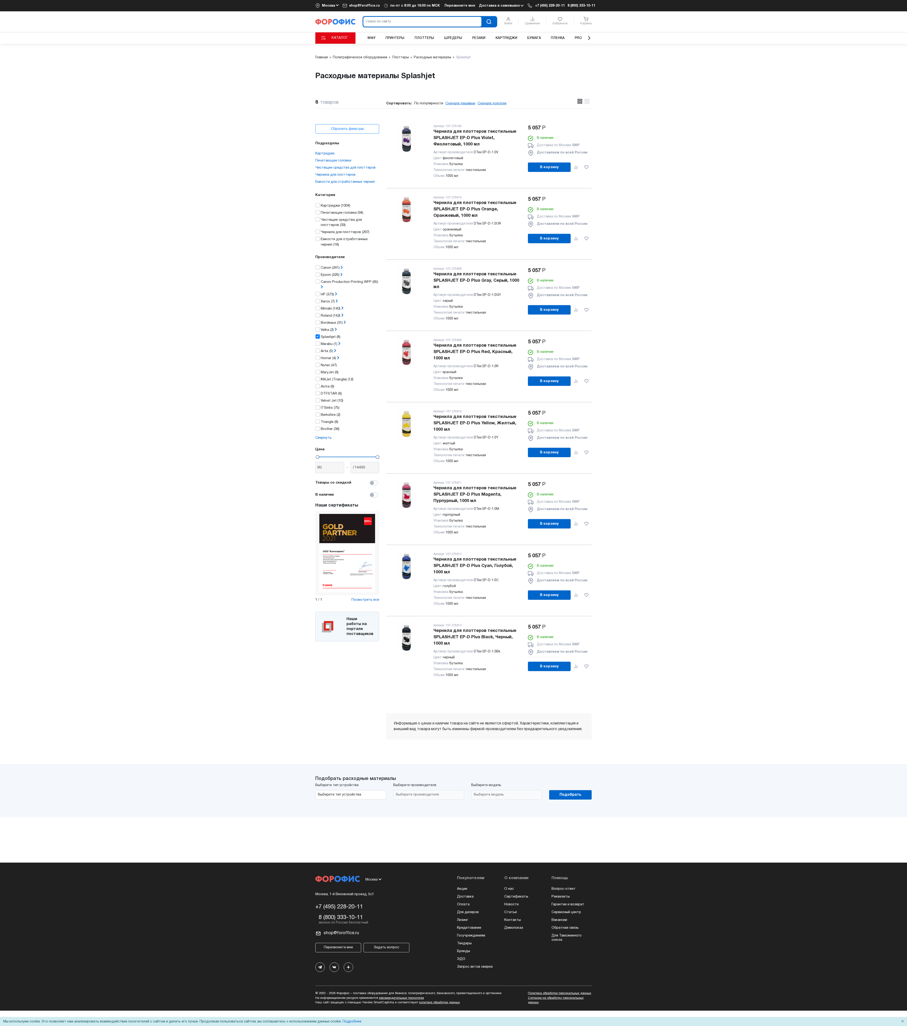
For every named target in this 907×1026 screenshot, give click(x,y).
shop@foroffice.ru (364, 5)
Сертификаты (516, 896)
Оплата (463, 904)
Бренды (463, 951)
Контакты (512, 920)
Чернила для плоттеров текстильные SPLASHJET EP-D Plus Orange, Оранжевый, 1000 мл (474, 209)
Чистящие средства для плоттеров (345, 167)
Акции (462, 888)
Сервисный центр (566, 912)
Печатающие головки (333, 160)
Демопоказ (513, 927)
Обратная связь (565, 927)
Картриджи (324, 153)
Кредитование (469, 927)
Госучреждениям (471, 935)
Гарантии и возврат (568, 904)
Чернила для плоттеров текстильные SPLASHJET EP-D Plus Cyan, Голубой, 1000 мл (474, 566)
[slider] (317, 457)
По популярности (428, 103)
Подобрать (570, 794)
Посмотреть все (365, 599)
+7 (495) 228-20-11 (550, 5)
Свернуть (323, 437)
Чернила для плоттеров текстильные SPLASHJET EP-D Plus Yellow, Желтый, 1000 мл (474, 423)
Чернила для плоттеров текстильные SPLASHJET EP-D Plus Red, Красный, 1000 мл (474, 352)
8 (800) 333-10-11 (581, 5)
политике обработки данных (439, 1002)
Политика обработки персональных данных (559, 993)
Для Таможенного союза (567, 937)
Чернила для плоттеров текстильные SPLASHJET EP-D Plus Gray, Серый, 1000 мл (476, 280)
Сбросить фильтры (347, 129)
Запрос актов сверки (475, 966)
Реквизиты (561, 896)
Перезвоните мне (460, 5)
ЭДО (461, 959)
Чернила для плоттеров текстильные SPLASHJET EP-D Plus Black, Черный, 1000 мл (474, 637)
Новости (511, 904)
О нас (509, 888)
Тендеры (464, 943)
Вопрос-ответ (564, 888)
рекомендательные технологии (401, 998)
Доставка (465, 896)
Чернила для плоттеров (335, 174)
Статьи (510, 912)
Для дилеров (468, 912)
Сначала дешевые (460, 103)
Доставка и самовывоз (500, 5)
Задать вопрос (386, 947)
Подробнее (351, 1021)
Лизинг (462, 920)
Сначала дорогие (492, 103)
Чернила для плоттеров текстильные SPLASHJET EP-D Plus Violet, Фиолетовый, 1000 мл (474, 138)
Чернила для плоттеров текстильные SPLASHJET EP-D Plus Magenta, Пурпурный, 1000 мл (474, 494)
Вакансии (559, 920)
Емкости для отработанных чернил (345, 181)
